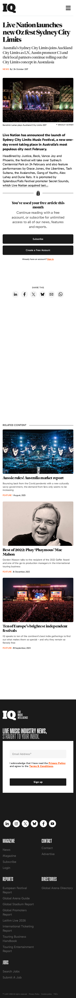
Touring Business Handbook (14, 939)
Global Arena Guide (16, 898)
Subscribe (38, 239)
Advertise (48, 854)
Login (6, 868)
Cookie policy (46, 994)
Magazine (9, 856)
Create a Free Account (38, 250)
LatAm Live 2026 (14, 920)
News (6, 850)
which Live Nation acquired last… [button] (25, 185)
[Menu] (68, 8)
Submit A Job (12, 977)
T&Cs (56, 994)
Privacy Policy (34, 994)
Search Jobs (11, 971)
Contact (47, 848)
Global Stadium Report (18, 904)
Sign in (50, 259)
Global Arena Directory (57, 888)
